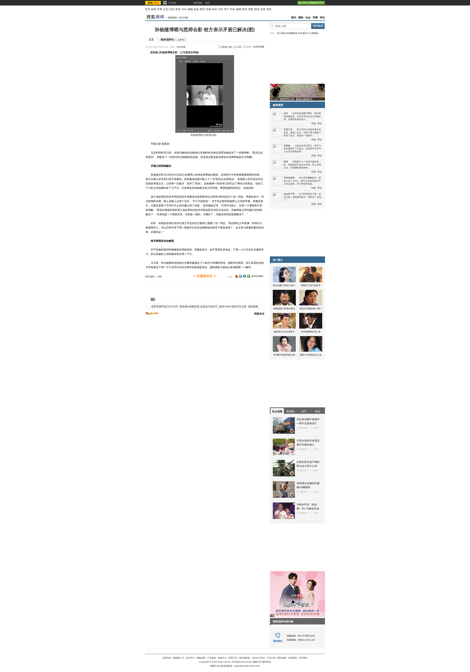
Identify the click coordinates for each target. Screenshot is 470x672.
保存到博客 (258, 47)
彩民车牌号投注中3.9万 (164, 306)
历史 (171, 9)
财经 (202, 9)
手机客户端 (226, 47)
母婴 (250, 9)
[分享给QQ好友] (240, 276)
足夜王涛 (288, 129)
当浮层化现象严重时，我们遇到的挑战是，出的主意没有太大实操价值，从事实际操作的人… (302, 116)
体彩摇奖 (253, 306)
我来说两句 (173, 39)
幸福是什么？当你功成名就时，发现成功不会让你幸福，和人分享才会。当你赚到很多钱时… (302, 164)
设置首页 (166, 658)
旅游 (256, 9)
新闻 (153, 9)
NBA (184, 9)
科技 (214, 9)
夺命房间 (302, 33)
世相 (208, 9)
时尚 (232, 9)
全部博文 (303, 658)
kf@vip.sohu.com (306, 640)
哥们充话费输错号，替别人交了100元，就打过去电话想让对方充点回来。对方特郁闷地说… (302, 180)
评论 (322, 17)
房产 (226, 9)
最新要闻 (172, 17)
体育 (177, 9)
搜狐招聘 (201, 658)
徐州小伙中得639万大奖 (232, 306)
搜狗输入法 (178, 658)
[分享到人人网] (244, 276)
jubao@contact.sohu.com (247, 666)
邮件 (207, 3)
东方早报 (181, 47)
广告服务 (211, 658)
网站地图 (281, 658)
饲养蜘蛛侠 (291, 33)
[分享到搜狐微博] (236, 276)
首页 (147, 9)
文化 (165, 9)
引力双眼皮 (312, 33)
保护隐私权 (244, 658)
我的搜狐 (197, 3)
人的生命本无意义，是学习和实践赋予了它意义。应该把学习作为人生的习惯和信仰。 (302, 148)
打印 (239, 47)
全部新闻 (292, 658)
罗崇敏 (287, 145)
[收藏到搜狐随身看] (248, 276)
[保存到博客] (257, 276)
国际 (300, 17)
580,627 (304, 470)
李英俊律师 (289, 177)
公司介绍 (271, 658)
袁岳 (286, 113)
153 (316, 428)
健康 (238, 9)
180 (316, 470)
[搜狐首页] (153, 3)
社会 (308, 17)
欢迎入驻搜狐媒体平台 (313, 2)
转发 (313, 123)
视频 (190, 9)
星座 (269, 9)
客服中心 (222, 658)
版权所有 (266, 662)
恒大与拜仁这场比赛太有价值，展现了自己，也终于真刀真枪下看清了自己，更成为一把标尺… (302, 132)
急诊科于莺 (289, 194)
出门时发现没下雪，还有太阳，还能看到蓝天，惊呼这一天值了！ (302, 197)
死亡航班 (281, 33)
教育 (244, 9)
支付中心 (190, 658)
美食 (262, 9)
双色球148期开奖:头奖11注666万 (198, 306)
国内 (293, 17)
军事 (159, 9)
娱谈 (196, 9)
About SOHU (258, 658)
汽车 (220, 9)
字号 (249, 47)
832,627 (304, 428)
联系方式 (233, 658)
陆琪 (286, 161)
